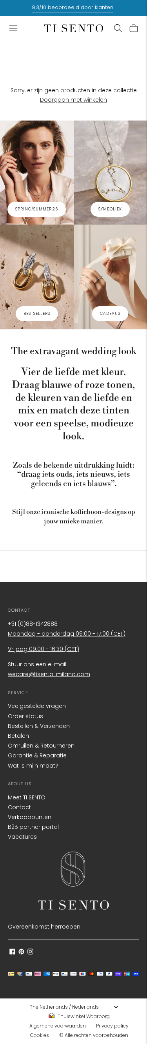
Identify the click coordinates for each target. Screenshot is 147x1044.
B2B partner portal (33, 827)
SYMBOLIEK (110, 209)
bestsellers (37, 313)
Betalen (18, 736)
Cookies (39, 1035)
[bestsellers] (37, 277)
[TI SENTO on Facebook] (12, 952)
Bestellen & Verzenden (39, 726)
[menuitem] (81, 1016)
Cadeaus (110, 313)
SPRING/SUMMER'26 (36, 209)
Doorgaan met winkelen (73, 100)
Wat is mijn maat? (33, 766)
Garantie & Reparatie (37, 755)
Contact (19, 807)
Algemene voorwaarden (57, 1025)
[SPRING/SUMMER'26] (37, 173)
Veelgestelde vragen (37, 706)
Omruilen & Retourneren (41, 746)
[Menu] (13, 28)
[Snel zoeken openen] (118, 28)
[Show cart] (133, 28)
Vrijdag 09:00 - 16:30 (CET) (43, 649)
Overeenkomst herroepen (44, 927)
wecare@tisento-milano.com (49, 674)
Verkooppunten (29, 817)
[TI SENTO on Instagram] (30, 952)
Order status (25, 716)
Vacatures (22, 837)
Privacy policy (112, 1025)
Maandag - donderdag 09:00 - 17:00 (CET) (66, 634)
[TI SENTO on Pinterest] (21, 952)
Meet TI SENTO (26, 797)
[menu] (73, 1007)
